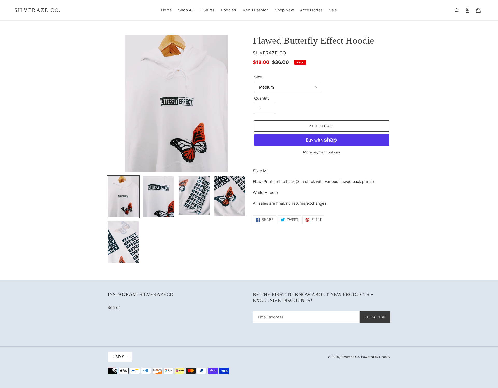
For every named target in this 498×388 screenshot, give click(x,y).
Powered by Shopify (375, 357)
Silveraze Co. (37, 10)
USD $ (119, 356)
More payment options (321, 152)
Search (114, 307)
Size (258, 77)
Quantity (261, 98)
